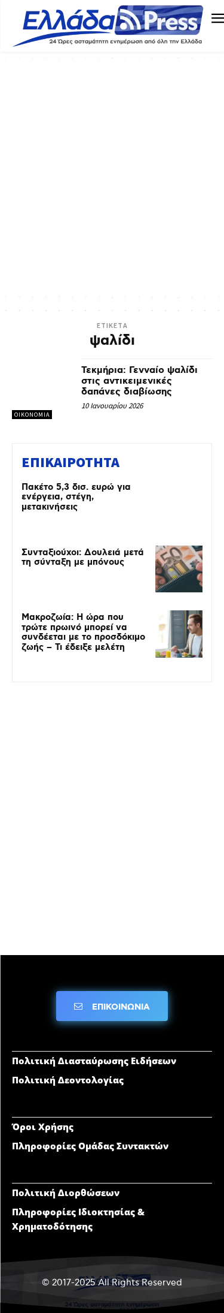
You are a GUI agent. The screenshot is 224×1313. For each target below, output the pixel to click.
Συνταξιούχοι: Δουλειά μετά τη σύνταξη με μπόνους (83, 558)
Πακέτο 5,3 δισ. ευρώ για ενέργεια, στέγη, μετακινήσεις (76, 497)
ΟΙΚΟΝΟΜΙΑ (32, 414)
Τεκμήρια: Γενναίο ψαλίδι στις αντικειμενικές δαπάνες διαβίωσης (139, 380)
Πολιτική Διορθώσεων (65, 1192)
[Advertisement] (112, 182)
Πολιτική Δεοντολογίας (68, 1080)
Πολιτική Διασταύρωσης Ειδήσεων (94, 1061)
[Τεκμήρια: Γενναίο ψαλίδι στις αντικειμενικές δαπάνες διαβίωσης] (42, 389)
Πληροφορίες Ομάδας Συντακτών (90, 1146)
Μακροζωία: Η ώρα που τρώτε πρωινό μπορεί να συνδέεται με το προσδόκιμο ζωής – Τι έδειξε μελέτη (83, 633)
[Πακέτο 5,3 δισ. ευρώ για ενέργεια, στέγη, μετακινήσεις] (178, 504)
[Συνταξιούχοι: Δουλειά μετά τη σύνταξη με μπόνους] (178, 569)
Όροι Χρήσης (42, 1127)
